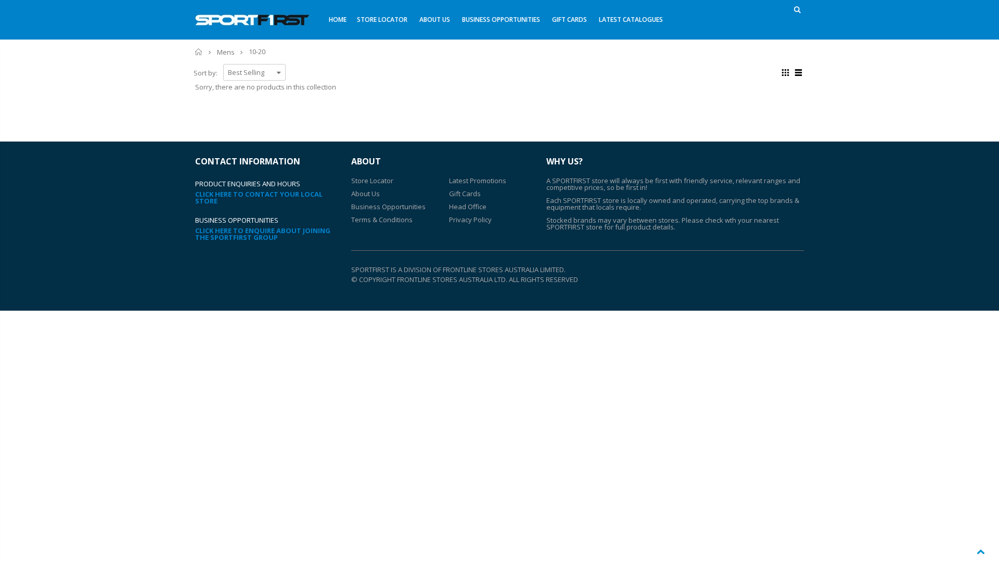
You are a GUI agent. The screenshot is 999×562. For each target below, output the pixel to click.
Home (199, 51)
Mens (226, 52)
